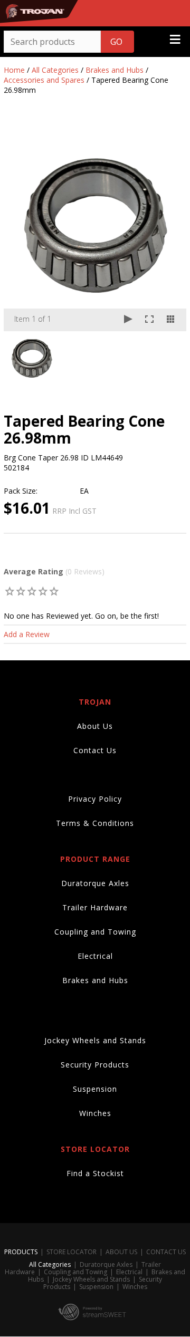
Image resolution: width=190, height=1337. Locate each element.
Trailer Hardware (95, 907)
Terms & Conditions (95, 823)
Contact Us (95, 750)
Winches (95, 1113)
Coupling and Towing (95, 932)
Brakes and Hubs (115, 70)
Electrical (95, 956)
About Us (95, 726)
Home (14, 70)
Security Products (95, 1065)
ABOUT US (121, 1251)
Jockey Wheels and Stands (95, 1040)
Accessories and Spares (44, 80)
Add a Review (27, 634)
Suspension (95, 1089)
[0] (9, 591)
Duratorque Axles (95, 883)
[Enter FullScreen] (149, 320)
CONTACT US (166, 1251)
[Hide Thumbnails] (170, 320)
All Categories (55, 70)
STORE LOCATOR (71, 1251)
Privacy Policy (95, 799)
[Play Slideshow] (128, 320)
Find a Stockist (95, 1173)
